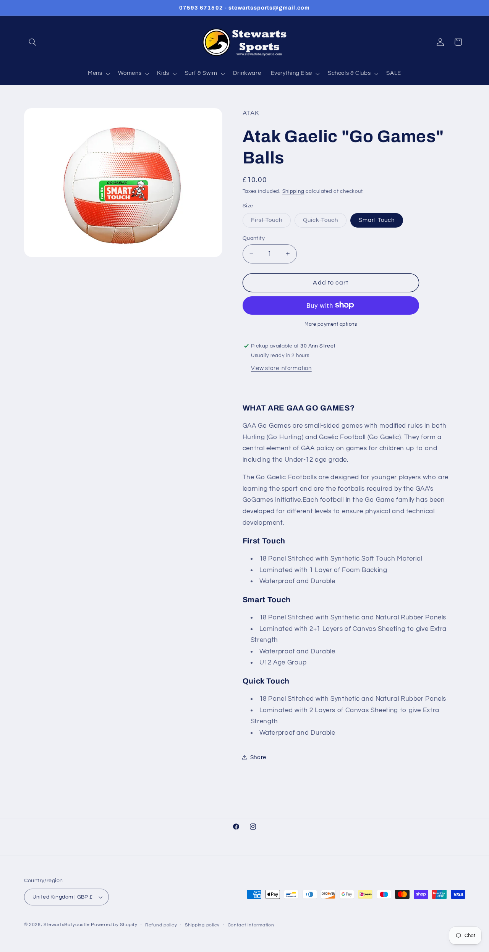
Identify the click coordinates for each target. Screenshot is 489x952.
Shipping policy (202, 925)
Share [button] (258, 757)
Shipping (293, 191)
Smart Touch (377, 220)
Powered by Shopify (114, 925)
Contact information (251, 925)
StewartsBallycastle (66, 925)
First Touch (271, 222)
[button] (33, 42)
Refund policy (161, 925)
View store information (281, 368)
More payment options (330, 324)
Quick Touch (325, 222)
